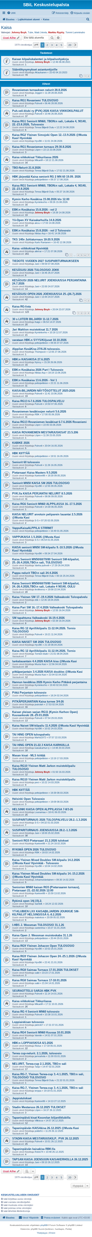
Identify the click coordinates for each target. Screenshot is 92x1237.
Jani (37, 264)
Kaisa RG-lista (21, 306)
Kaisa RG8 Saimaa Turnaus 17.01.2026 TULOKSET (45, 969)
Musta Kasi (40, 664)
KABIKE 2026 (21, 442)
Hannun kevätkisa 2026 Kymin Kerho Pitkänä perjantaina (49, 682)
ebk (37, 600)
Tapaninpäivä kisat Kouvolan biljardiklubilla (41, 1117)
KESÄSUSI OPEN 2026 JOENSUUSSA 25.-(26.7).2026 (47, 294)
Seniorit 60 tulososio (26, 462)
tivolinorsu (40, 589)
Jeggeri (38, 93)
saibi (37, 972)
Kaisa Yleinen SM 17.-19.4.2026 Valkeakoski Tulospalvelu (50, 597)
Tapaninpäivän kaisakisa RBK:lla (33, 1149)
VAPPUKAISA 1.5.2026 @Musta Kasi (36, 537)
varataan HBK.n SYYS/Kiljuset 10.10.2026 (39, 340)
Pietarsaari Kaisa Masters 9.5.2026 (34, 472)
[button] (36, 44)
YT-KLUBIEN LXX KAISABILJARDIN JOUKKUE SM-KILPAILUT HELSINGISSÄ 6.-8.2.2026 (45, 913)
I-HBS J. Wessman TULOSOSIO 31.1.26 (38, 925)
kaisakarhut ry (42, 748)
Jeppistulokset (21, 1098)
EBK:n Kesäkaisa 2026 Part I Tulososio (37, 369)
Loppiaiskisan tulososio (28, 1022)
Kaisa (6, 27)
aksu (37, 223)
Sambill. (39, 903)
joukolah (39, 704)
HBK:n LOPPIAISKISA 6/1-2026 (32, 1042)
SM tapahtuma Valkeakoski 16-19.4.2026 (38, 617)
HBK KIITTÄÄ (21, 453)
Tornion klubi (41, 653)
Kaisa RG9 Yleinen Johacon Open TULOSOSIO (43, 945)
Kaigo (37, 322)
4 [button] (56, 45)
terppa (38, 1090)
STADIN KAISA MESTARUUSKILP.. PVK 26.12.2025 (45, 1138)
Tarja (37, 1066)
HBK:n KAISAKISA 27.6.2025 (31, 359)
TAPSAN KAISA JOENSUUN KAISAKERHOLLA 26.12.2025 (50, 1159)
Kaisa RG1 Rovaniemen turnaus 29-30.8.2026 (41, 146)
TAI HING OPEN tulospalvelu (31, 734)
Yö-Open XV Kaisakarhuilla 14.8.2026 (36, 220)
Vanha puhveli (42, 565)
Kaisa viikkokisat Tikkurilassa (31, 1001)
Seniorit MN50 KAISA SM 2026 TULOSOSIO (41, 483)
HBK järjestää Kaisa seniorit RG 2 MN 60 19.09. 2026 (46, 176)
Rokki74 (39, 1152)
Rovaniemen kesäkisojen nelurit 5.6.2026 (39, 411)
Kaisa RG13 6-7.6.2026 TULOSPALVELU (38, 401)
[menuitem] (11, 13)
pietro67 (39, 1025)
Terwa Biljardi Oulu (44, 127)
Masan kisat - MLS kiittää (28, 755)
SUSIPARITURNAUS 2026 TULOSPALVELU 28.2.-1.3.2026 (49, 819)
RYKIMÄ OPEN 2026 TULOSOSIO (34, 849)
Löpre (38, 149)
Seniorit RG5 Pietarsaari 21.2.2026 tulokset (40, 840)
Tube (30, 32)
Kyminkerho (41, 202)
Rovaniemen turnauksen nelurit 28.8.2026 (39, 90)
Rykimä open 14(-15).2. (27, 900)
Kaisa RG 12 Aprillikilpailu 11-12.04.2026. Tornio (44, 650)
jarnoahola (40, 1056)
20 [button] (69, 45)
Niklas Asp (40, 233)
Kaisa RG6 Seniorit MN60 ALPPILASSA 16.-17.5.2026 (47, 504)
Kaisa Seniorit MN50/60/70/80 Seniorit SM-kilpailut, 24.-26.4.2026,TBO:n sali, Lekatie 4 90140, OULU (45, 585)
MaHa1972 (40, 737)
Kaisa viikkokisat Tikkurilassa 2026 (35, 157)
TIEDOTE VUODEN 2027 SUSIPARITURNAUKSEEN (45, 261)
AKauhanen (41, 72)
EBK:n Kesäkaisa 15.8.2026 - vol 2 (34, 209)
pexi (37, 782)
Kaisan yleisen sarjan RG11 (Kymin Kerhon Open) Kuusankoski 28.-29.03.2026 (45, 713)
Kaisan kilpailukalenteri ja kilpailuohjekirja (40, 59)
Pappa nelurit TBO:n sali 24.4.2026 (35, 573)
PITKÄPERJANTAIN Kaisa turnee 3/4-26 (38, 701)
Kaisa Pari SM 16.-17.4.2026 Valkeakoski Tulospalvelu (47, 607)
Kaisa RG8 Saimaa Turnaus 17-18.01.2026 (39, 980)
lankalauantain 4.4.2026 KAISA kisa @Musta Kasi (44, 661)
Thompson (40, 352)
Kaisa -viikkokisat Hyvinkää (30, 248)
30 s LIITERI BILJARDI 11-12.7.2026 (35, 319)
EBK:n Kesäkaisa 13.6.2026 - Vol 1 (34, 380)
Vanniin (38, 1035)
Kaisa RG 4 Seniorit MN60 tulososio (35, 1011)
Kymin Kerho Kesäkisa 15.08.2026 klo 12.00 (40, 199)
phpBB (43, 1225)
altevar (38, 251)
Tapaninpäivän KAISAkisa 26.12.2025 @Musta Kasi (45, 1128)
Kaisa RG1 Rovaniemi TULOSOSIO (35, 100)
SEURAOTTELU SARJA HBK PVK (34, 990)
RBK (37, 414)
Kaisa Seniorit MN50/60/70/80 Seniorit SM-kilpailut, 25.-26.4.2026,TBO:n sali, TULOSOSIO (45, 561)
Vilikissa (39, 1120)
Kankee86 (40, 475)
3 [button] (52, 45)
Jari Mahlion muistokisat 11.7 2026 (35, 329)
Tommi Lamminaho (75, 32)
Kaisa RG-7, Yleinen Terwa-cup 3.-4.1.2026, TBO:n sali (47, 1087)
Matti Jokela (40, 32)
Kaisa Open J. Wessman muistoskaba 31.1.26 (42, 935)
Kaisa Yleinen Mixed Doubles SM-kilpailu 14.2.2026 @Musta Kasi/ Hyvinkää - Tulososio (46, 861)
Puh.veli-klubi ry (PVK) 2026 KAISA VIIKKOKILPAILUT (47, 110)
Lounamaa (40, 812)
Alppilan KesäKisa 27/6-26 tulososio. (36, 349)
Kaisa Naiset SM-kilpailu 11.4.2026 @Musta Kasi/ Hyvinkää (50, 725)
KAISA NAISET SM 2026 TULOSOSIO (36, 642)
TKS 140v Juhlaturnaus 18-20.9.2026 (36, 239)
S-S (37, 520)
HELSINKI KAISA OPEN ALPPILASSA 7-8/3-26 (42, 809)
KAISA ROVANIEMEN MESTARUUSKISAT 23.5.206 (45, 432)
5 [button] (61, 45)
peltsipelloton (41, 179)
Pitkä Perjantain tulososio (29, 692)
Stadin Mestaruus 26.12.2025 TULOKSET (39, 1107)
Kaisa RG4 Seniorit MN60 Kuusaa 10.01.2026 (41, 1032)
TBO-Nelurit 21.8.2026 (26, 167)
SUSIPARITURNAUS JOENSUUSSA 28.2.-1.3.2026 (44, 830)
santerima (40, 928)
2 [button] (47, 45)
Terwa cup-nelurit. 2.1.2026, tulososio (37, 1053)
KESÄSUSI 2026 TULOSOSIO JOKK (35, 270)
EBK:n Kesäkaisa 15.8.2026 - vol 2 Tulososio (41, 230)
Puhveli (38, 103)
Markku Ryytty (56, 32)
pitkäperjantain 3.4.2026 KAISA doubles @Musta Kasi (47, 671)
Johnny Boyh (19, 32)
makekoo (39, 917)
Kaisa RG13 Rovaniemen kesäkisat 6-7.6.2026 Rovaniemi (49, 422)
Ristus (38, 1045)
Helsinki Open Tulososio (28, 798)
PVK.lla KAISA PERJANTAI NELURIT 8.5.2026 (42, 493)
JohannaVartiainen (44, 879)
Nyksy (38, 362)
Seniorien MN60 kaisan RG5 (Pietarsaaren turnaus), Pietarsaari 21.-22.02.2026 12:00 (46, 889)
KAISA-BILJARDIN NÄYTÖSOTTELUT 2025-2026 (43, 390)
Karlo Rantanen (43, 242)
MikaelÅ (39, 160)
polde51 (39, 1131)
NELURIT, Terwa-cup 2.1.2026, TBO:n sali (39, 1063)
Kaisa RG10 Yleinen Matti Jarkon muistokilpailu (43, 779)
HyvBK (38, 141)
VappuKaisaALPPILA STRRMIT (32, 528)
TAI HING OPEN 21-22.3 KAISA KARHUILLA (40, 745)
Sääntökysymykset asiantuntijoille (34, 69)
